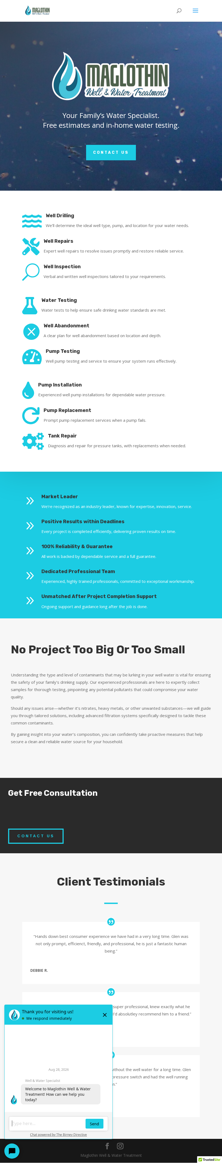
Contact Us (111, 152)
